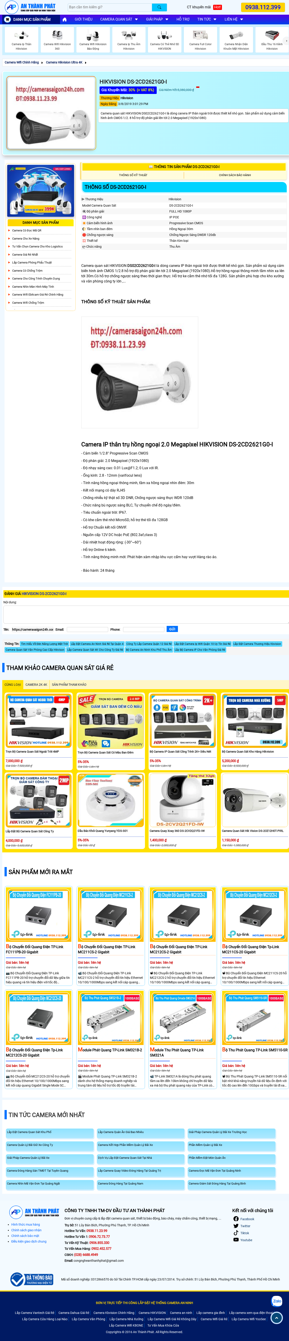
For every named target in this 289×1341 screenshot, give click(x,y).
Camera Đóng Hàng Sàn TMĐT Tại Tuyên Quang (37, 1170)
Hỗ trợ (183, 19)
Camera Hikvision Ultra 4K (64, 62)
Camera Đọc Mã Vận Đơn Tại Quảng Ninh (215, 1170)
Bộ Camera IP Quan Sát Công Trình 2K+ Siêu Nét (180, 751)
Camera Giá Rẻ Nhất (25, 254)
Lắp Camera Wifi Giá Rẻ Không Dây (172, 1319)
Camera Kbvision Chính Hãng (113, 1313)
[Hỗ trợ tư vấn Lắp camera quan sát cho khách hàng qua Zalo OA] (276, 1301)
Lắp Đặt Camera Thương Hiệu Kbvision (257, 644)
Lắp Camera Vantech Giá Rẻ (34, 1313)
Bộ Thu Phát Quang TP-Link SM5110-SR (255, 1050)
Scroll (277, 1318)
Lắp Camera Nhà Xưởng (126, 1319)
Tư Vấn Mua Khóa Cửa (163, 1325)
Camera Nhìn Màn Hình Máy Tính (33, 286)
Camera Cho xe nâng (25, 238)
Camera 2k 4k (36, 684)
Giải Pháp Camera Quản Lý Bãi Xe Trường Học (218, 1132)
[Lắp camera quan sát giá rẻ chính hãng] (64, 19)
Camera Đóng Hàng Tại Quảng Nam (120, 1183)
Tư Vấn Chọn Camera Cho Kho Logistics (37, 246)
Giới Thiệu (83, 19)
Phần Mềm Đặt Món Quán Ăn (207, 1157)
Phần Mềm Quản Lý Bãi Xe (205, 1145)
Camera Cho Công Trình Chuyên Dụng (36, 278)
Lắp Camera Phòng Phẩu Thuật (32, 262)
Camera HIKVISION (152, 1313)
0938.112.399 (263, 7)
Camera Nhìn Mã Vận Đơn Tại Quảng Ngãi (33, 1183)
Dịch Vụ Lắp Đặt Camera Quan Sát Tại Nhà (125, 1157)
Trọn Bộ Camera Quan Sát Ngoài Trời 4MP (32, 751)
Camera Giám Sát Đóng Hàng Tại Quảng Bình (217, 1183)
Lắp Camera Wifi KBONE (126, 1325)
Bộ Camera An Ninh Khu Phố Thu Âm (149, 649)
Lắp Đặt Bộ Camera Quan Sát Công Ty (30, 831)
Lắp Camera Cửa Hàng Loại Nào (45, 1319)
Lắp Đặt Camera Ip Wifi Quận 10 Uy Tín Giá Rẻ (203, 644)
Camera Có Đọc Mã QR (26, 230)
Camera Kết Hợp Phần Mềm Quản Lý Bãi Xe (125, 1145)
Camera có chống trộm (27, 270)
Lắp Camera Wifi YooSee (249, 1319)
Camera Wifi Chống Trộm (28, 302)
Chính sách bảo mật (25, 1236)
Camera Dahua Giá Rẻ (73, 1313)
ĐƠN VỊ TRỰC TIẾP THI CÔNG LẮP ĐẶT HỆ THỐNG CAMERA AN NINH (144, 1303)
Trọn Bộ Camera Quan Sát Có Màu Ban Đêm (105, 752)
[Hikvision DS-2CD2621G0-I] (51, 113)
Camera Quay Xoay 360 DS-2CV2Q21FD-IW (177, 831)
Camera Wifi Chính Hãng (22, 62)
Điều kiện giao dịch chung (29, 1241)
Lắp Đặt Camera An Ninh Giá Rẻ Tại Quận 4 (97, 644)
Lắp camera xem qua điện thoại (251, 1313)
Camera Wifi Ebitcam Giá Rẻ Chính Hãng (37, 294)
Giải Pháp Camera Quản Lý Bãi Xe (28, 1157)
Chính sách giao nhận (26, 1230)
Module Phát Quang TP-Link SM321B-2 (110, 1050)
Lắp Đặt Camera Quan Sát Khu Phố (29, 1132)
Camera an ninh (181, 1313)
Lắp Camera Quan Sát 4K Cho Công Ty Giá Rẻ (95, 649)
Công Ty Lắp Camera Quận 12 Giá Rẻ (149, 644)
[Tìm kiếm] (159, 7)
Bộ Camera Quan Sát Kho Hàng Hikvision (248, 751)
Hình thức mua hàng (25, 1224)
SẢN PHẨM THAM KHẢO (69, 684)
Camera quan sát (116, 19)
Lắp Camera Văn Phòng (88, 1319)
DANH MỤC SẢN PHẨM (32, 19)
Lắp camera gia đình (210, 1313)
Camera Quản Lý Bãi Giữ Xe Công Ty (30, 1145)
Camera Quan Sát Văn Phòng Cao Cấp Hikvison (35, 649)
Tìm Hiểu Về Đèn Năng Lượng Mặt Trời (44, 644)
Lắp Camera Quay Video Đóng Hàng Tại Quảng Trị (129, 1170)
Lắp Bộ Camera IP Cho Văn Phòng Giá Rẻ (200, 649)
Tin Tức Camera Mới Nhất (47, 1115)
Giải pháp (154, 19)
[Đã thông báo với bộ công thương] (31, 1279)
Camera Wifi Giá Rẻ (214, 1319)
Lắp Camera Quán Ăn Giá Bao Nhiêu (121, 1132)
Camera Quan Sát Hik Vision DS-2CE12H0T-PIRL (253, 831)
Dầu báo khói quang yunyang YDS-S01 (103, 831)
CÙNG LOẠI (13, 684)
